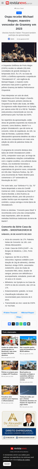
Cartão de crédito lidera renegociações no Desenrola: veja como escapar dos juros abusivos (10, 351)
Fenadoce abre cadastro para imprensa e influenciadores (10, 398)
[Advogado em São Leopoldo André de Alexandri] (19, 425)
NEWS (12, 39)
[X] (13, 323)
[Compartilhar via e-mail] (28, 323)
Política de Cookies (23, 460)
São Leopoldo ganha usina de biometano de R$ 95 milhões (28, 349)
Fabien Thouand (10, 313)
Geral (22, 8)
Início (17, 8)
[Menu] (3, 3)
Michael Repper (28, 313)
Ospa (19, 317)
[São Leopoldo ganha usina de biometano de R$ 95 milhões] (28, 340)
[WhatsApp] (20, 323)
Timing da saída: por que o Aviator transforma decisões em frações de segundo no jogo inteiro (28, 400)
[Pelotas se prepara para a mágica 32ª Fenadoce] (10, 365)
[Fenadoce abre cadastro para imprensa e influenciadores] (10, 390)
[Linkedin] (17, 323)
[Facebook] (9, 323)
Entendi (7, 464)
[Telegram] (24, 323)
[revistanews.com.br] (19, 2)
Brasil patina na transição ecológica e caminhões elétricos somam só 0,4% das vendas (27, 376)
